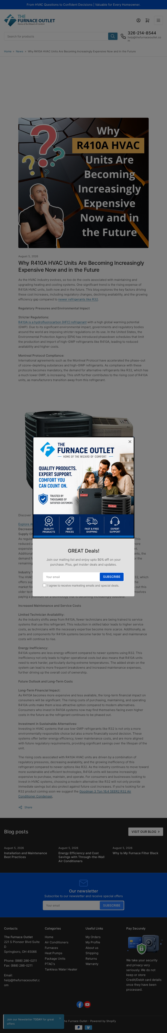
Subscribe (111, 577)
